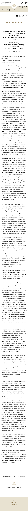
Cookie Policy (14, 504)
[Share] (27, 16)
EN (10, 23)
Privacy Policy (14, 506)
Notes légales (14, 502)
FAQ (14, 500)
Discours (3, 9)
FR (16, 23)
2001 (8, 9)
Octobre (12, 9)
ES (13, 23)
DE (7, 23)
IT (18, 23)
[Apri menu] (26, 3)
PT (21, 23)
